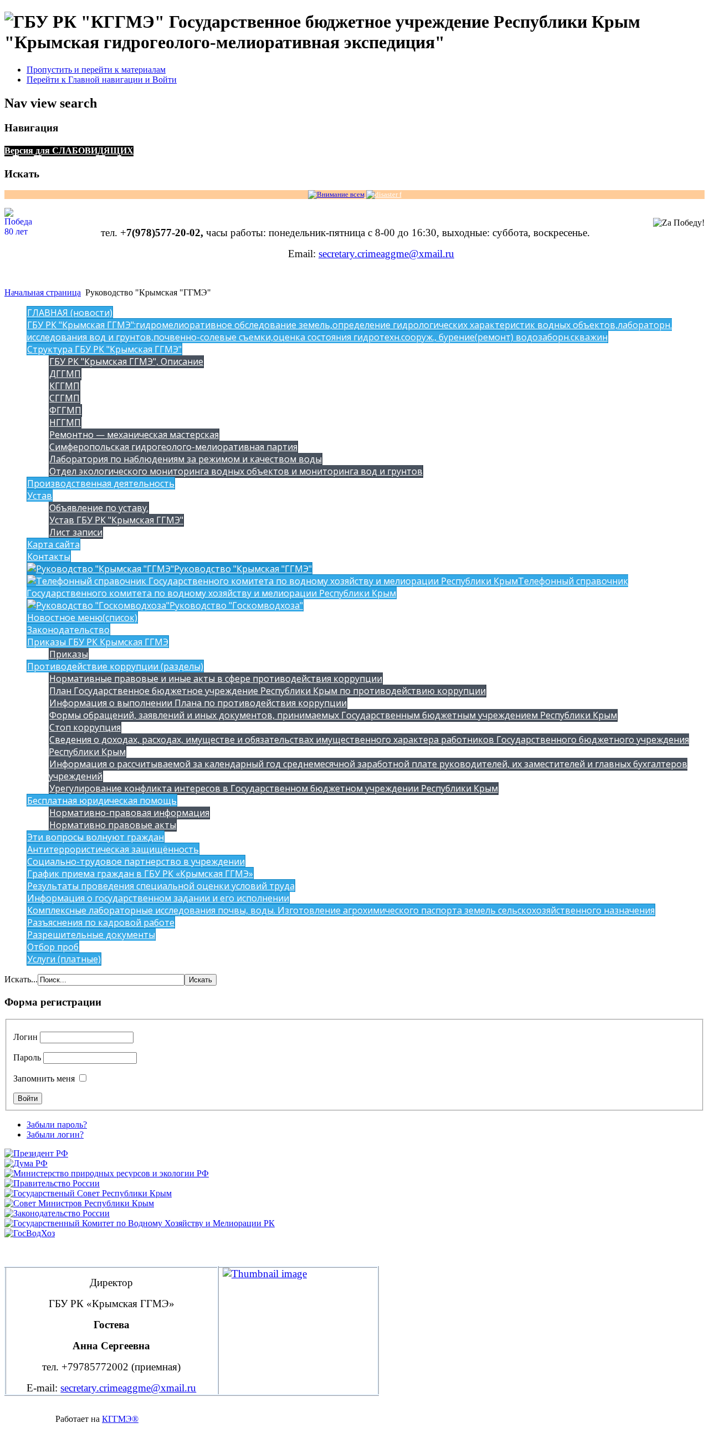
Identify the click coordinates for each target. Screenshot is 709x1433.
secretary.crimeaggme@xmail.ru (386, 253)
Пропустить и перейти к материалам (96, 69)
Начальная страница (42, 292)
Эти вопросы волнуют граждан (95, 837)
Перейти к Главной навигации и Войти (102, 79)
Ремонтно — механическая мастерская (134, 435)
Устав (39, 495)
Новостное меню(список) (82, 617)
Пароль (27, 1057)
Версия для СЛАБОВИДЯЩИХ (68, 150)
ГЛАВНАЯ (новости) (69, 313)
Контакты (48, 556)
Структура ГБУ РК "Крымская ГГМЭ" (104, 349)
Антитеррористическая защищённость (113, 849)
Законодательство (68, 630)
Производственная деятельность (100, 483)
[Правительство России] (52, 1183)
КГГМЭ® (120, 1419)
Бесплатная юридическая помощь (102, 800)
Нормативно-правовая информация (129, 813)
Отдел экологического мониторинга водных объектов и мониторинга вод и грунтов (236, 471)
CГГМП (64, 398)
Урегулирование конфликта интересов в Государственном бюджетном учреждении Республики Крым (273, 788)
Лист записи (75, 532)
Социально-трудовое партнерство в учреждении (136, 861)
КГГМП (64, 386)
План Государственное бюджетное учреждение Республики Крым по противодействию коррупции (267, 691)
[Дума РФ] (26, 1163)
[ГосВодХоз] (29, 1233)
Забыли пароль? (57, 1124)
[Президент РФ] (36, 1153)
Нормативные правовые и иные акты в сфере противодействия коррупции (215, 678)
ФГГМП (65, 410)
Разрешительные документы (91, 935)
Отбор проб (53, 947)
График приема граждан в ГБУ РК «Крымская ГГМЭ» (140, 874)
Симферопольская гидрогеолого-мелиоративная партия (173, 447)
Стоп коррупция (85, 727)
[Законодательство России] (57, 1213)
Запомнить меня (44, 1078)
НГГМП (65, 422)
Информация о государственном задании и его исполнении (158, 898)
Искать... (21, 979)
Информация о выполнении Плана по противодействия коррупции (198, 703)
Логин (25, 1037)
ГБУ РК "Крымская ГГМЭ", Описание (126, 361)
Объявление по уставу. (98, 508)
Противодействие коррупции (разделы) (115, 666)
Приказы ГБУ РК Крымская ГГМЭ (97, 642)
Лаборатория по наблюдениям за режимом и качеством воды (185, 459)
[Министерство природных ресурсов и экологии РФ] (106, 1173)
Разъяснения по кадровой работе (100, 922)
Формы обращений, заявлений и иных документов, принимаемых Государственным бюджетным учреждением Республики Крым (333, 715)
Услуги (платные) (64, 959)
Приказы (68, 654)
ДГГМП (65, 374)
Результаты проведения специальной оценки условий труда (161, 886)
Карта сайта (53, 544)
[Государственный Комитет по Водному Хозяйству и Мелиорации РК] (139, 1223)
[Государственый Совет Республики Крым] (88, 1193)
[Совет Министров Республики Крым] (79, 1203)
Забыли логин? (55, 1134)
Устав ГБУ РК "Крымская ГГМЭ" (116, 520)
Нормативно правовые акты (112, 825)
